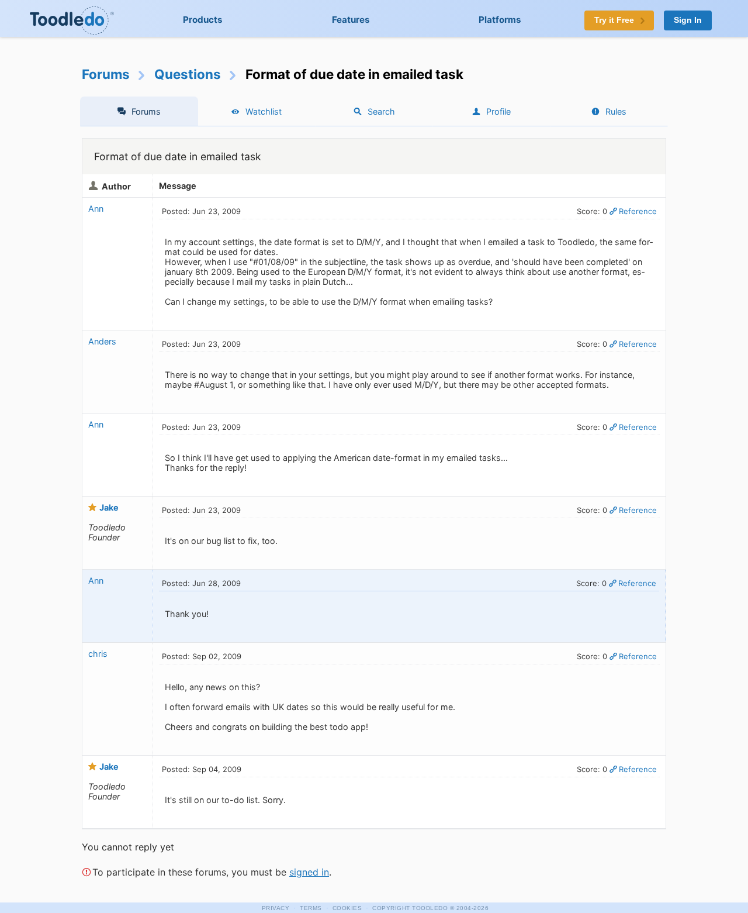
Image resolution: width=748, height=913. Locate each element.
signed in (309, 872)
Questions (187, 74)
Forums (106, 74)
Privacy (276, 908)
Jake (109, 507)
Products (203, 19)
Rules (615, 111)
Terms (311, 908)
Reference (638, 211)
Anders (102, 341)
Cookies (347, 908)
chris (98, 654)
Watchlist (263, 111)
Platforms (500, 19)
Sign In (688, 20)
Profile (498, 111)
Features (351, 19)
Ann (95, 208)
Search (381, 111)
